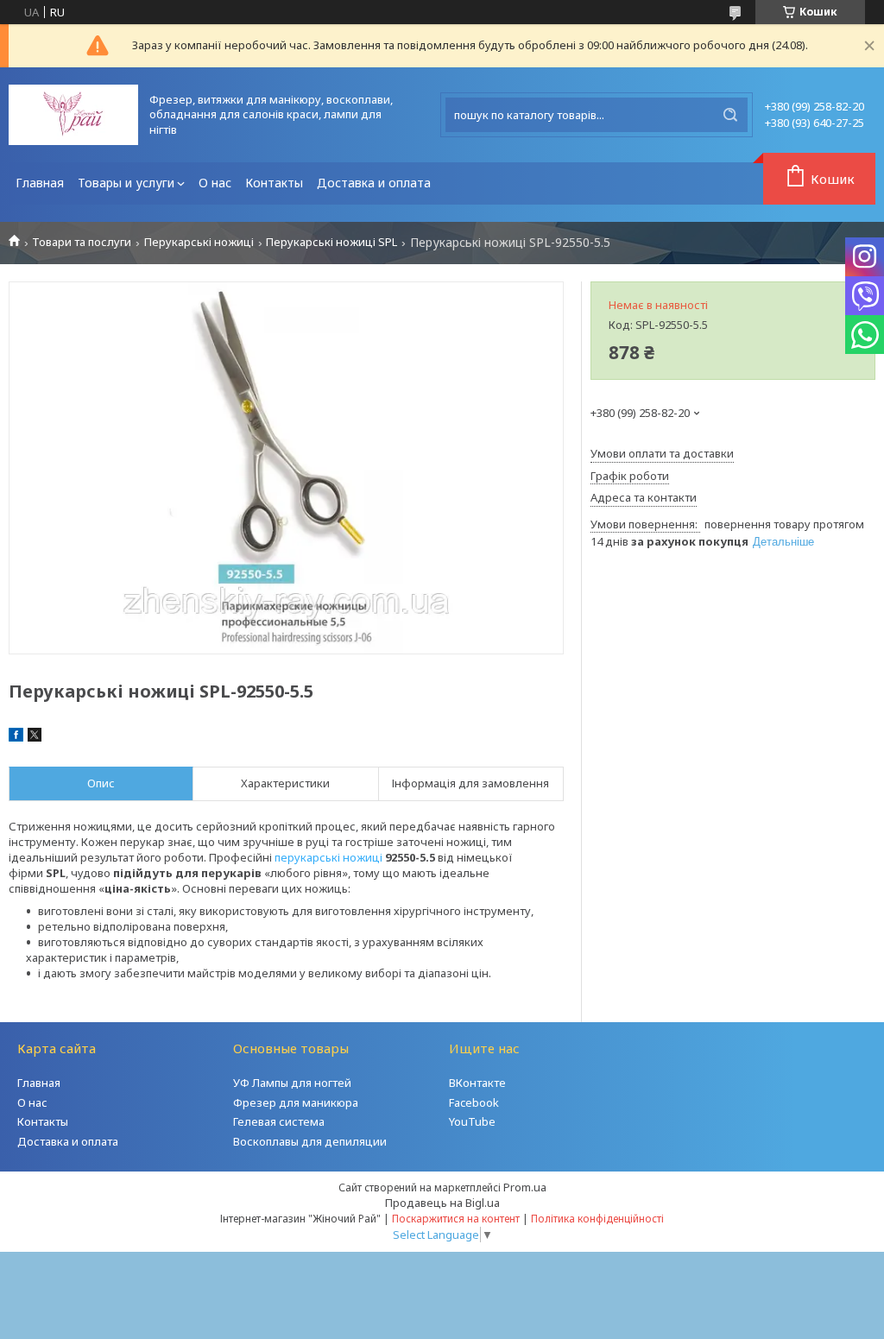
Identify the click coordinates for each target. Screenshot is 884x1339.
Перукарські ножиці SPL (331, 242)
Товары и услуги (126, 182)
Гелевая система (279, 1121)
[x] (34, 737)
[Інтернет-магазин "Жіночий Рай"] (73, 115)
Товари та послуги (81, 242)
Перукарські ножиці (199, 242)
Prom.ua (524, 1187)
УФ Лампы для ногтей (292, 1082)
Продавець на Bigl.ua (442, 1202)
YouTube (472, 1121)
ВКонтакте (477, 1082)
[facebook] (16, 737)
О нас (215, 182)
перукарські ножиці (328, 857)
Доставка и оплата (374, 182)
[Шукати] (730, 115)
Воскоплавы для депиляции (310, 1141)
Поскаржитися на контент (456, 1218)
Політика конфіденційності (597, 1218)
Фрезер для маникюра (295, 1102)
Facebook (474, 1102)
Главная (40, 182)
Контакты (274, 182)
